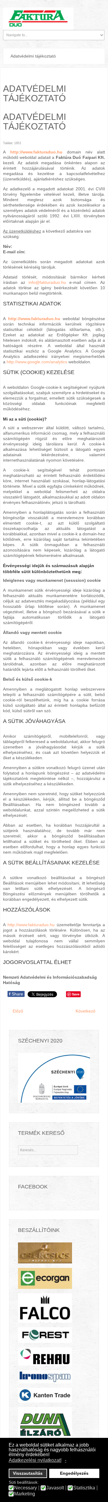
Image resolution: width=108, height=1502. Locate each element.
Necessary (25, 1488)
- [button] (65, 1460)
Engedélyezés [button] (74, 1473)
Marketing (24, 1494)
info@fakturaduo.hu (47, 282)
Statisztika (84, 1488)
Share (16, 994)
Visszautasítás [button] (28, 1473)
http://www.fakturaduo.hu (36, 152)
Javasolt (55, 1488)
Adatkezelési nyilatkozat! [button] (35, 1460)
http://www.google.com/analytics (37, 361)
